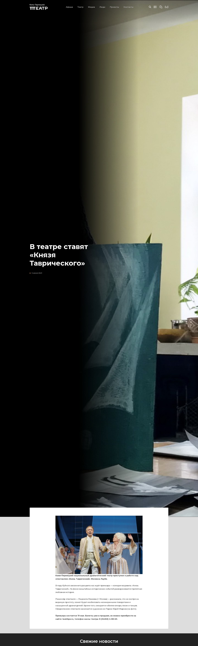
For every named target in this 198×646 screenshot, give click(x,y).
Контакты (128, 7)
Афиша (69, 7)
